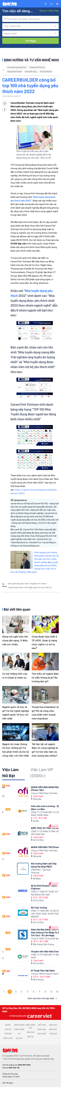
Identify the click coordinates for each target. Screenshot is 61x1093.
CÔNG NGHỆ (19, 1029)
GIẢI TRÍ (30, 1036)
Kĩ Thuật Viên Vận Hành (30, 970)
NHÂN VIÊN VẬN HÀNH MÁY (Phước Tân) (32, 788)
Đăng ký (43, 10)
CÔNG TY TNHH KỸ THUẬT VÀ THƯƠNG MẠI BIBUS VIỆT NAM (35, 893)
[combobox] (30, 19)
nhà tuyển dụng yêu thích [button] (16, 67)
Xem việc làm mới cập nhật (41, 998)
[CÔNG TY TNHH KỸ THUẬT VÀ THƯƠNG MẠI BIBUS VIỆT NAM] (10, 891)
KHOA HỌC (41, 1029)
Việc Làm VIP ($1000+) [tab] (42, 772)
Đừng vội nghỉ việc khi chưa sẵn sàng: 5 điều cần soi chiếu (15, 640)
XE (19, 1033)
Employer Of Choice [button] (37, 67)
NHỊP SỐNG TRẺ (30, 1026)
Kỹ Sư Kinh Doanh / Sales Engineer (31, 887)
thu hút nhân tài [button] (46, 71)
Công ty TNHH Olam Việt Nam (31, 793)
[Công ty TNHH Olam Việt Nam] (10, 792)
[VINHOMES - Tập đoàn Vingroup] (10, 869)
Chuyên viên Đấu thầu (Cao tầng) (35, 951)
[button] (51, 3)
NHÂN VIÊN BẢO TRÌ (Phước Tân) (35, 847)
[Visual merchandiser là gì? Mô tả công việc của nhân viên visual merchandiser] (45, 695)
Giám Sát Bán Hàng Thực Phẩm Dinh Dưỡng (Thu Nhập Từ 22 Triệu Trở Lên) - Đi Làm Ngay (35, 932)
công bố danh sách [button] (14, 71)
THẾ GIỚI (7, 1033)
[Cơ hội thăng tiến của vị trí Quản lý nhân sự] (15, 661)
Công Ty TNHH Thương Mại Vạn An (33, 938)
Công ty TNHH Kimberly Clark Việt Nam (36, 973)
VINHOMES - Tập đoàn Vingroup (28, 871)
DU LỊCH (19, 1038)
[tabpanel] (30, 892)
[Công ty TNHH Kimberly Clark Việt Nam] (10, 976)
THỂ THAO (42, 1025)
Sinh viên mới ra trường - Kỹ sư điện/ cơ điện (34, 807)
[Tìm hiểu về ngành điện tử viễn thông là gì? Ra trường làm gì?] (45, 661)
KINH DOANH (19, 1025)
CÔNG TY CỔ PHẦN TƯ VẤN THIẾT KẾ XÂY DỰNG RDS (34, 833)
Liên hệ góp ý (7, 1083)
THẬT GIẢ (53, 1033)
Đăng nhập (54, 10)
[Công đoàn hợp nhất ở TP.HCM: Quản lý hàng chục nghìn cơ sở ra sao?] (45, 624)
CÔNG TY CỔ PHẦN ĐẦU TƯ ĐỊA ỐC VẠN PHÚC (36, 956)
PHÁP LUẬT (8, 1038)
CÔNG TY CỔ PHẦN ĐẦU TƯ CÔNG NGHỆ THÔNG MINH (33, 814)
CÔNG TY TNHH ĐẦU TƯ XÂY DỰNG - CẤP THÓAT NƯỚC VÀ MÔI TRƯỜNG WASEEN (34, 913)
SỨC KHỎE (41, 1033)
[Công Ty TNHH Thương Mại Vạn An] (10, 935)
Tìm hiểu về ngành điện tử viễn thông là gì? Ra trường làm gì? (45, 677)
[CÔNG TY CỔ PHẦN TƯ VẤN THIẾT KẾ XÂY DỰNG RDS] (10, 833)
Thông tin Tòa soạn (10, 1074)
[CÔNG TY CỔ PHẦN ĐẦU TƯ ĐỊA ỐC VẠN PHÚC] (10, 957)
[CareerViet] (39, 1015)
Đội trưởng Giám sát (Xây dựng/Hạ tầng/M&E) (31, 865)
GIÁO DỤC (53, 1025)
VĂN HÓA (30, 1032)
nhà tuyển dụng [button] (31, 71)
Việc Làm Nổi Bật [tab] (10, 772)
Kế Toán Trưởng (26, 907)
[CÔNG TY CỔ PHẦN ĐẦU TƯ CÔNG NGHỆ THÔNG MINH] (10, 811)
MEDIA (8, 1025)
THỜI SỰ (8, 1029)
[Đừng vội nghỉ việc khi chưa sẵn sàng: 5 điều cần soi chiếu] (15, 624)
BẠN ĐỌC (53, 1029)
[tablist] (30, 773)
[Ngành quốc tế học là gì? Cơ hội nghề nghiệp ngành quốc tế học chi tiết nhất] (15, 695)
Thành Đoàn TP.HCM (10, 1076)
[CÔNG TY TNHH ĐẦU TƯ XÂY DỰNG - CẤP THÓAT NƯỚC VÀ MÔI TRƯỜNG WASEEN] (10, 913)
